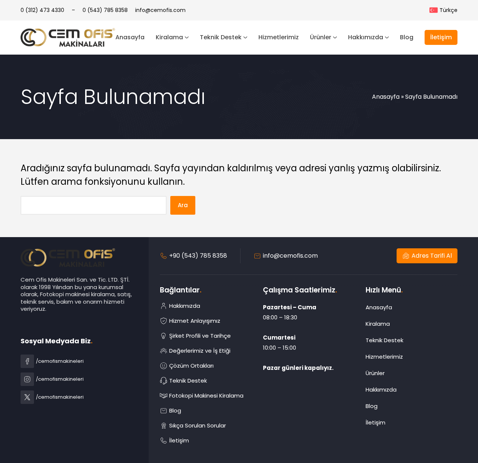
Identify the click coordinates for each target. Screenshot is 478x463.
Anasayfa (386, 96)
